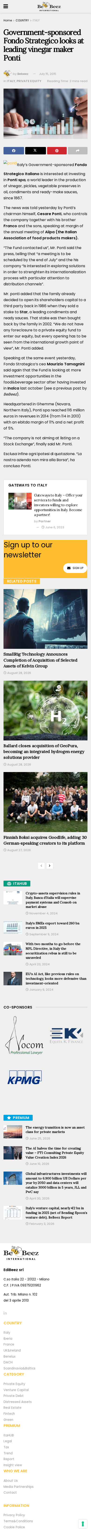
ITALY (36, 20)
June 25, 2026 (39, 1138)
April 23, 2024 (39, 964)
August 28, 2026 (19, 673)
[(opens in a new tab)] (24, 1036)
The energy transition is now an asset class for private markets (55, 1129)
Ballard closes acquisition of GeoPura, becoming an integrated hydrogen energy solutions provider (44, 751)
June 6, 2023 (54, 527)
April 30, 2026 (39, 1198)
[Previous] (41, 866)
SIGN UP (78, 568)
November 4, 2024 (43, 913)
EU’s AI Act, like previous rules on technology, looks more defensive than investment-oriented (56, 978)
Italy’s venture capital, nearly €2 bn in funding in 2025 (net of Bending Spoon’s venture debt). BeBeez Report (56, 1212)
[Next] (49, 866)
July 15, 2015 (47, 74)
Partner (44, 521)
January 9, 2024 (41, 989)
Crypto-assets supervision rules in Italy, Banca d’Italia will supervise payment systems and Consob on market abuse (53, 900)
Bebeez (22, 74)
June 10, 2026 (39, 1164)
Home (8, 20)
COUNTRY (22, 20)
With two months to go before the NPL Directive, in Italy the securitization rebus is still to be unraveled (53, 951)
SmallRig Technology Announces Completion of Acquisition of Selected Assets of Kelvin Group (40, 659)
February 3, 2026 (41, 1224)
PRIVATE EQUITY (29, 81)
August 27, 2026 (19, 850)
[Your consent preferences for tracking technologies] (82, 1523)
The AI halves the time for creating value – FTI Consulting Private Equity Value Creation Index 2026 (55, 1152)
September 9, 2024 (44, 934)
